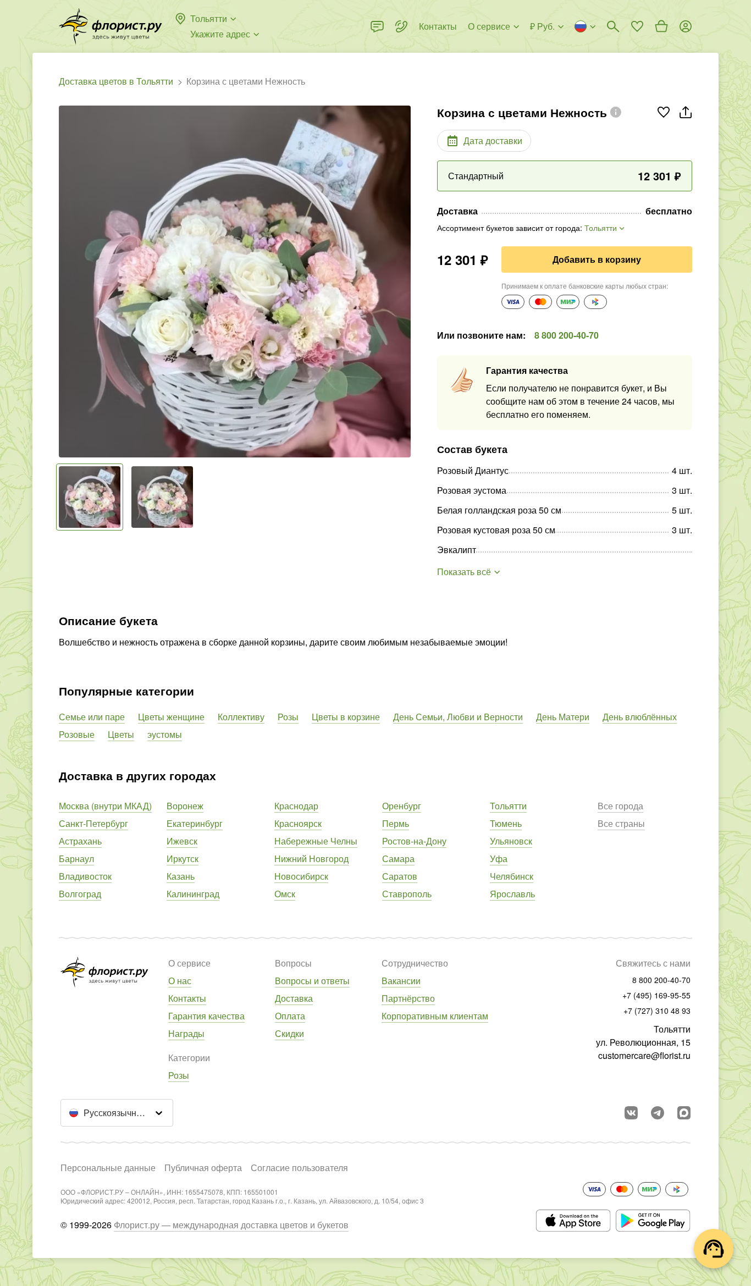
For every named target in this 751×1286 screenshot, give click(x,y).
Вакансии (401, 980)
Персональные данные (108, 1167)
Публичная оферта (203, 1167)
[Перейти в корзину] (661, 26)
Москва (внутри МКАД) (105, 805)
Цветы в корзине (346, 716)
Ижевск (182, 841)
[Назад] (64, 281)
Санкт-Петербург (93, 823)
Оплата (290, 1015)
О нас (179, 980)
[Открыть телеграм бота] (658, 1113)
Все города (620, 805)
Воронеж (185, 805)
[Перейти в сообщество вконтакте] (631, 1113)
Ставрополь (407, 893)
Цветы (121, 734)
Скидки (289, 1033)
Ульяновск (511, 841)
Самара (398, 858)
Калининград (193, 893)
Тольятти (508, 805)
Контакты (187, 998)
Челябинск (511, 876)
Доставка (294, 998)
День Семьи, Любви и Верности (458, 716)
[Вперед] (405, 281)
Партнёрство (408, 998)
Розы (288, 716)
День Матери (562, 716)
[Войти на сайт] (686, 26)
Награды (186, 1033)
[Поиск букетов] (613, 26)
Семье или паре (92, 716)
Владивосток (85, 876)
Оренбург (401, 805)
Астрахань (80, 841)
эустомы (164, 734)
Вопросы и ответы (312, 980)
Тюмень (506, 823)
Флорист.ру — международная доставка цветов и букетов (231, 1224)
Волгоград (80, 893)
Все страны (621, 823)
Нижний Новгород (311, 858)
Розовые (77, 734)
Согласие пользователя (299, 1167)
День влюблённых (640, 716)
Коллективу (241, 716)
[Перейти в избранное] (637, 26)
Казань (181, 876)
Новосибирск (301, 876)
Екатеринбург (195, 823)
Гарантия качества (206, 1015)
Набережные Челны (315, 841)
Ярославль (512, 893)
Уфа (498, 858)
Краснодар (296, 805)
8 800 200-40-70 (566, 335)
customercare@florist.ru (644, 1055)
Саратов (399, 876)
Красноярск (298, 823)
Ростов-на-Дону (414, 841)
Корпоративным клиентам (435, 1015)
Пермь (395, 823)
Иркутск (182, 858)
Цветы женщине (171, 716)
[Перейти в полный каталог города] (110, 26)
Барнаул (76, 858)
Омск (284, 893)
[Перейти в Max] (684, 1113)
